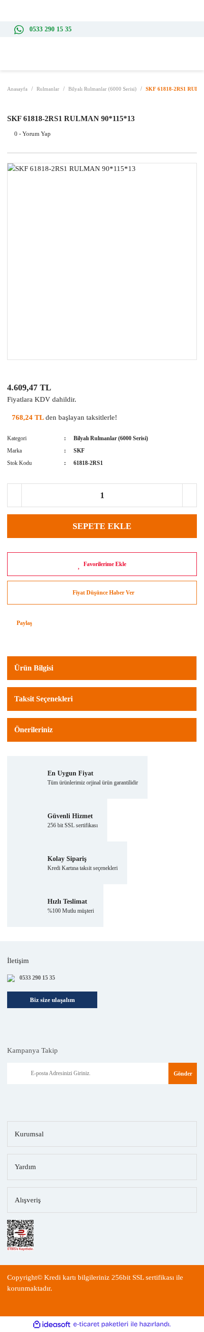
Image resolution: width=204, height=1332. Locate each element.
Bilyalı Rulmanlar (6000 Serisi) (111, 438)
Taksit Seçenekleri (43, 699)
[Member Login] (180, 60)
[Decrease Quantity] (15, 495)
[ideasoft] (52, 1324)
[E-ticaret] (101, 1324)
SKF (79, 450)
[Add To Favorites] (102, 564)
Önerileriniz (33, 730)
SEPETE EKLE (102, 526)
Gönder (183, 1073)
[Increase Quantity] (189, 495)
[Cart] (194, 61)
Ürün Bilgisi (33, 668)
